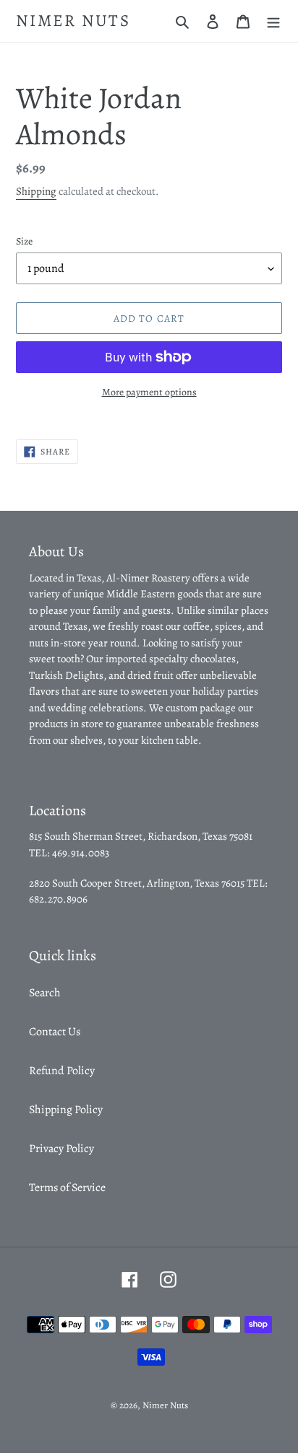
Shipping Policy (66, 1110)
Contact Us (54, 1032)
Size (24, 241)
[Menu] (273, 21)
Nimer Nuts (73, 21)
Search (45, 993)
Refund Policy (62, 1071)
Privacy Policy (61, 1148)
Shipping (36, 191)
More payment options (149, 392)
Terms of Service (67, 1187)
